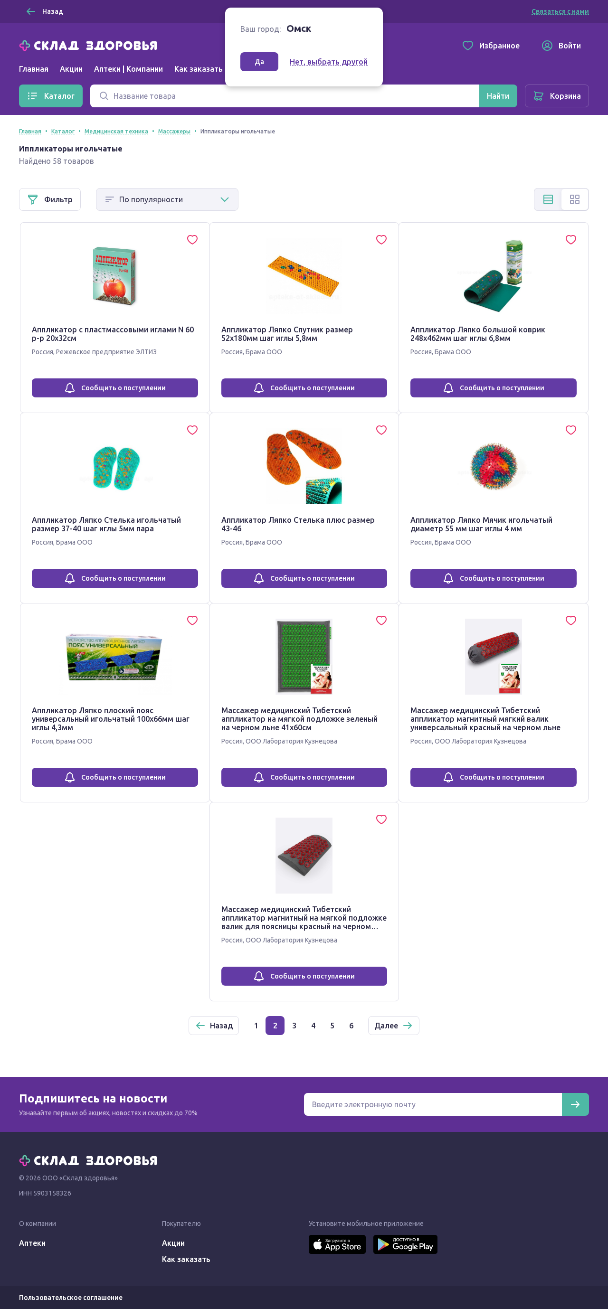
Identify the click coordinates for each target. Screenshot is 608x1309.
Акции (71, 69)
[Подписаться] (575, 1104)
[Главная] (90, 44)
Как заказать (198, 69)
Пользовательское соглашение (71, 1297)
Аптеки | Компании (128, 69)
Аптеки (32, 1243)
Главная (33, 69)
